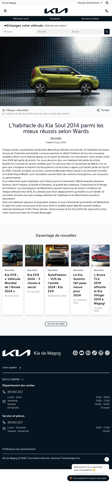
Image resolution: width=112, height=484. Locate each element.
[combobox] (4, 31)
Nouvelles (23, 110)
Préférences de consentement (19, 449)
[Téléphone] (107, 11)
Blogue (11, 110)
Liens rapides (9, 367)
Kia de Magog (9, 2)
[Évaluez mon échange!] (107, 31)
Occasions (55, 18)
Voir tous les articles (56, 324)
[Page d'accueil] (3, 110)
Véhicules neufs (21, 18)
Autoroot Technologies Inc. (65, 458)
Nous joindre (11, 379)
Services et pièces (90, 18)
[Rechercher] (107, 2)
